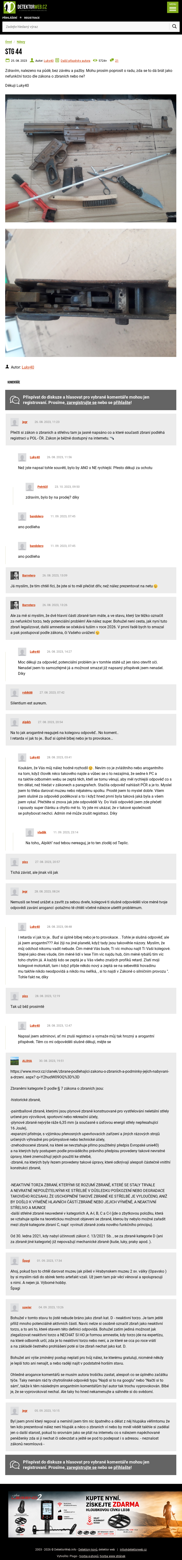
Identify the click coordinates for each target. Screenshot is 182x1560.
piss (25, 862)
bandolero (36, 516)
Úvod (8, 42)
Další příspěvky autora (75, 60)
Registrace (32, 17)
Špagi (26, 1260)
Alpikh (26, 722)
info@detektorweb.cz (133, 1549)
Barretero (28, 575)
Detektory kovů (87, 1549)
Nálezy (21, 42)
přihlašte (122, 402)
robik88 (27, 692)
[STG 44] (90, 158)
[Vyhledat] (174, 27)
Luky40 (49, 60)
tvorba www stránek (112, 1556)
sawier (27, 1307)
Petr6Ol (42, 486)
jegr (24, 422)
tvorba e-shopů (89, 1556)
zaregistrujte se (82, 402)
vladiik (41, 832)
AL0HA (27, 1061)
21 (116, 60)
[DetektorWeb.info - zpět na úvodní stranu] (41, 7)
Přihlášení (9, 17)
